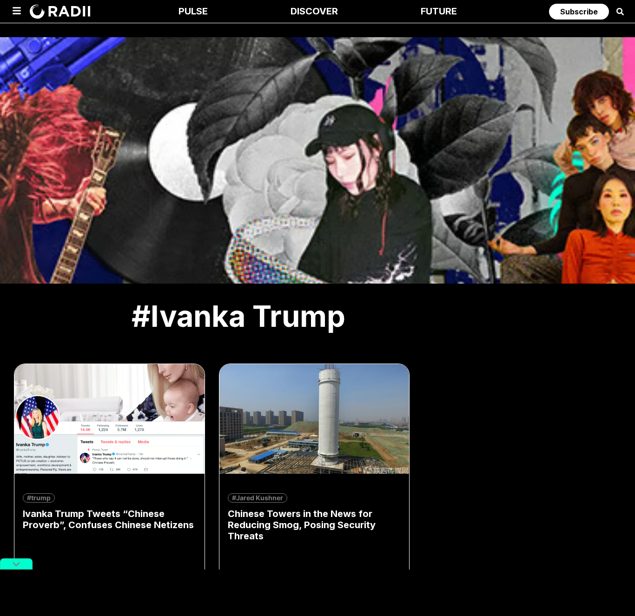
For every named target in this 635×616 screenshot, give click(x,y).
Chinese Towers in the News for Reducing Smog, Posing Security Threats (302, 525)
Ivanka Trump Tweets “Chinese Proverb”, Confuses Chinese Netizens (108, 519)
